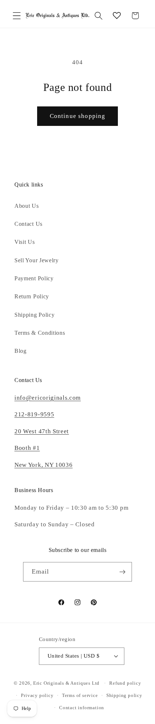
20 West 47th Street (41, 431)
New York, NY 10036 (43, 464)
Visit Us (24, 242)
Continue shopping (78, 116)
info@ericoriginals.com (47, 397)
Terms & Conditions (39, 333)
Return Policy (31, 296)
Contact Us (28, 224)
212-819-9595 (34, 414)
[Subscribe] (123, 572)
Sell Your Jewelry (36, 260)
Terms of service (80, 695)
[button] (17, 15)
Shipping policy (124, 695)
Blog (20, 351)
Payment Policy (34, 278)
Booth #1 (27, 447)
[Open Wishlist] (117, 15)
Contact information (81, 707)
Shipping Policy (34, 315)
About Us (26, 206)
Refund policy (125, 683)
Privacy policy (37, 695)
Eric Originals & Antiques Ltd (66, 683)
